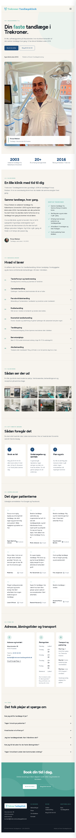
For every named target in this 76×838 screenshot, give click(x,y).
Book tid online (11, 48)
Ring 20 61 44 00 (27, 48)
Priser (32, 810)
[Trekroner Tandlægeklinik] (20, 8)
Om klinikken (34, 813)
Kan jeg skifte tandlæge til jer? (16, 716)
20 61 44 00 (17, 653)
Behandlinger (34, 807)
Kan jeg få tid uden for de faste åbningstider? (21, 745)
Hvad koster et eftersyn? (14, 730)
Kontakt (33, 816)
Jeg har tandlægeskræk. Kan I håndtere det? (21, 738)
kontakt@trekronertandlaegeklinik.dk (19, 657)
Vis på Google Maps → (14, 661)
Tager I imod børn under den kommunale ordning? (23, 752)
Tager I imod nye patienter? (15, 723)
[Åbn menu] (70, 9)
